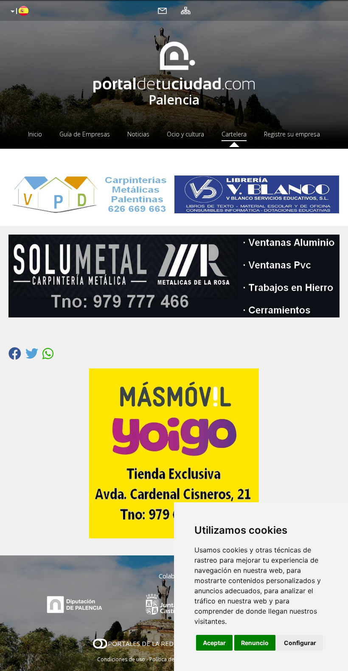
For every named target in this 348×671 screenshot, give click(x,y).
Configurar (300, 642)
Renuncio (255, 642)
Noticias (138, 134)
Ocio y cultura (185, 134)
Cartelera (234, 134)
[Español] (18, 11)
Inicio (35, 134)
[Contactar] (162, 10)
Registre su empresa (292, 134)
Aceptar (214, 642)
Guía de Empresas (84, 134)
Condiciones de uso (121, 659)
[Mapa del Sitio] (185, 10)
